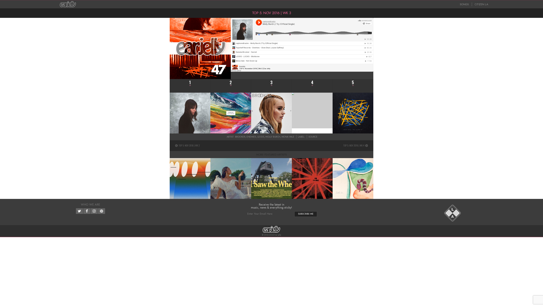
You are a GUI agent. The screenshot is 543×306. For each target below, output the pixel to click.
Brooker (240, 136)
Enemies (251, 136)
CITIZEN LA (481, 4)
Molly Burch (272, 136)
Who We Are (90, 204)
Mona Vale (288, 136)
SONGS (464, 4)
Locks (260, 136)
